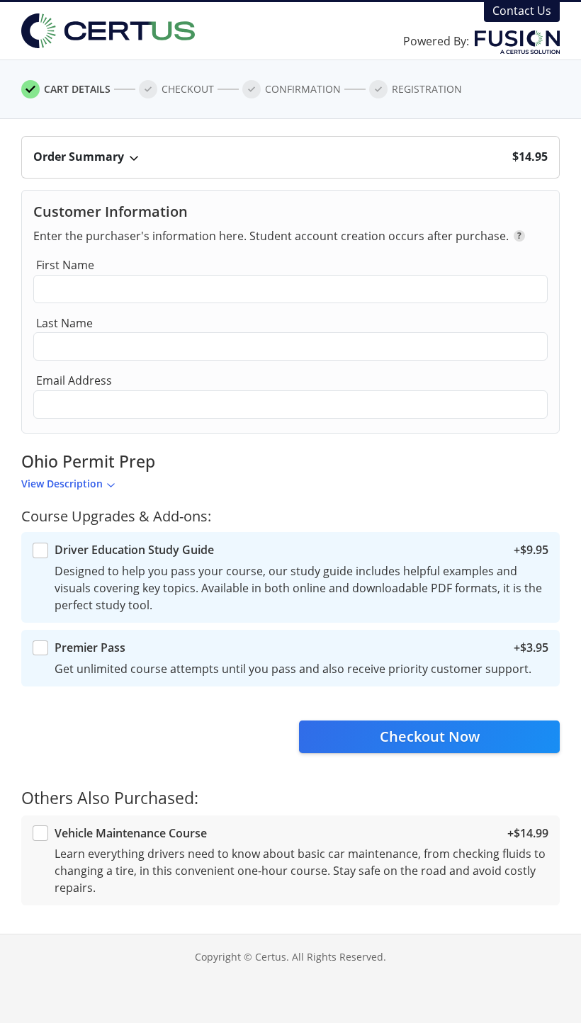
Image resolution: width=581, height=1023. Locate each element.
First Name (65, 265)
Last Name (64, 323)
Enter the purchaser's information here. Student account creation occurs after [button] (277, 236)
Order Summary (78, 156)
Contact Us (521, 10)
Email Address (74, 380)
